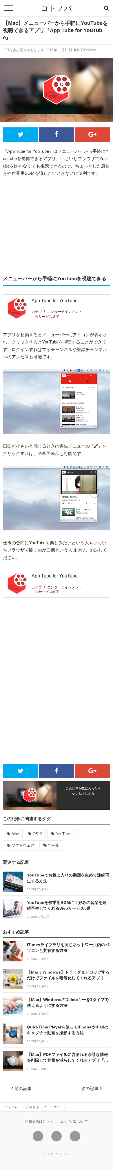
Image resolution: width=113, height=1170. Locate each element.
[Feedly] (75, 1136)
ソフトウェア (23, 845)
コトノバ (56, 8)
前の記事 (23, 1088)
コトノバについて (74, 1121)
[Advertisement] (56, 226)
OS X (37, 834)
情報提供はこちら (39, 1121)
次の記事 (90, 1088)
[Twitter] (38, 1136)
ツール (53, 845)
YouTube (63, 834)
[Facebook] (56, 1136)
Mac (15, 834)
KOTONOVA (86, 50)
